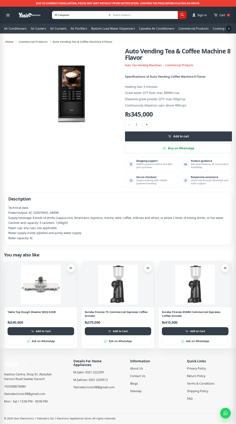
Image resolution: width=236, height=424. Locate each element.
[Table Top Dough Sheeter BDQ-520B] (41, 284)
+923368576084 (15, 386)
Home (9, 41)
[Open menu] (8, 15)
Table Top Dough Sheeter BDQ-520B (32, 312)
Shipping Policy (197, 391)
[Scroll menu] (229, 28)
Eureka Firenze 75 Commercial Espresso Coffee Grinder (116, 314)
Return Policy (196, 376)
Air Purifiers (79, 29)
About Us (136, 368)
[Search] (182, 15)
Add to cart (181, 136)
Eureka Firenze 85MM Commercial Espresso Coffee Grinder (191, 314)
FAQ (190, 399)
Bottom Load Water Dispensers (113, 29)
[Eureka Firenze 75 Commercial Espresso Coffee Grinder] (118, 284)
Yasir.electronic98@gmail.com (24, 394)
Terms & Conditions (200, 383)
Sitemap (136, 391)
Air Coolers (38, 29)
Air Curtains (58, 29)
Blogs (134, 383)
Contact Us (137, 376)
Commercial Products (193, 29)
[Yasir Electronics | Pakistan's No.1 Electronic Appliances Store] (31, 15)
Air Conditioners (15, 29)
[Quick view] (71, 268)
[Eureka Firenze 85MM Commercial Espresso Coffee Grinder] (195, 284)
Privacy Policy (196, 368)
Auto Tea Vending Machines (143, 65)
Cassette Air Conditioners (156, 29)
